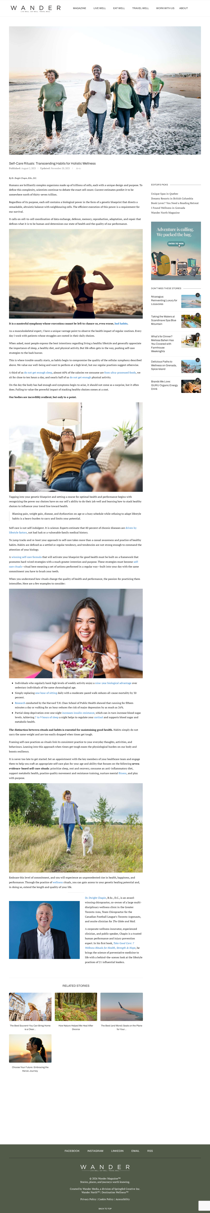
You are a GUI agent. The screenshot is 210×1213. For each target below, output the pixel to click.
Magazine (79, 8)
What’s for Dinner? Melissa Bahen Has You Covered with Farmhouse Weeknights (162, 344)
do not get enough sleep (38, 372)
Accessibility (123, 1199)
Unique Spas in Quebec (164, 193)
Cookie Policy (106, 1199)
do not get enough (80, 377)
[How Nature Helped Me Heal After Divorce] (76, 1007)
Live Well (100, 8)
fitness (122, 773)
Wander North (89, 1192)
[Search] (199, 8)
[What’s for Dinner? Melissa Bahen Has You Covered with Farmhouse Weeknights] (191, 341)
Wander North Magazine (165, 212)
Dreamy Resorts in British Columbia (172, 198)
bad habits (121, 323)
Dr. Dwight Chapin (95, 898)
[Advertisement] (96, 1116)
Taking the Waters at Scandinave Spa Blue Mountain (163, 320)
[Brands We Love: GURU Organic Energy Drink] (191, 386)
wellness (58, 882)
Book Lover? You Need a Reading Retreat (175, 203)
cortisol (98, 717)
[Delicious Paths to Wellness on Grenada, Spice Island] (191, 366)
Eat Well (119, 8)
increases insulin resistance (78, 713)
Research (20, 703)
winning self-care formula (26, 557)
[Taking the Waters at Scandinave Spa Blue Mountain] (191, 321)
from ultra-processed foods (120, 372)
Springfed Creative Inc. (127, 1188)
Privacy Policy (88, 1199)
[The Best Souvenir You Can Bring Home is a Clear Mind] (30, 1007)
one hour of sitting (46, 693)
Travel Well (140, 8)
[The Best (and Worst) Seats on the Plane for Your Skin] (121, 1007)
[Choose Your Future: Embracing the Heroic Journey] (30, 1048)
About (183, 8)
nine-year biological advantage (113, 683)
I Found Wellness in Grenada (168, 208)
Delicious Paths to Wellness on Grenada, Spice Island (164, 365)
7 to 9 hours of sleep (47, 717)
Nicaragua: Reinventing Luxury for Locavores (164, 300)
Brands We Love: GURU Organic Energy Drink (164, 385)
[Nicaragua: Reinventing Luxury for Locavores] (191, 301)
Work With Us (165, 8)
